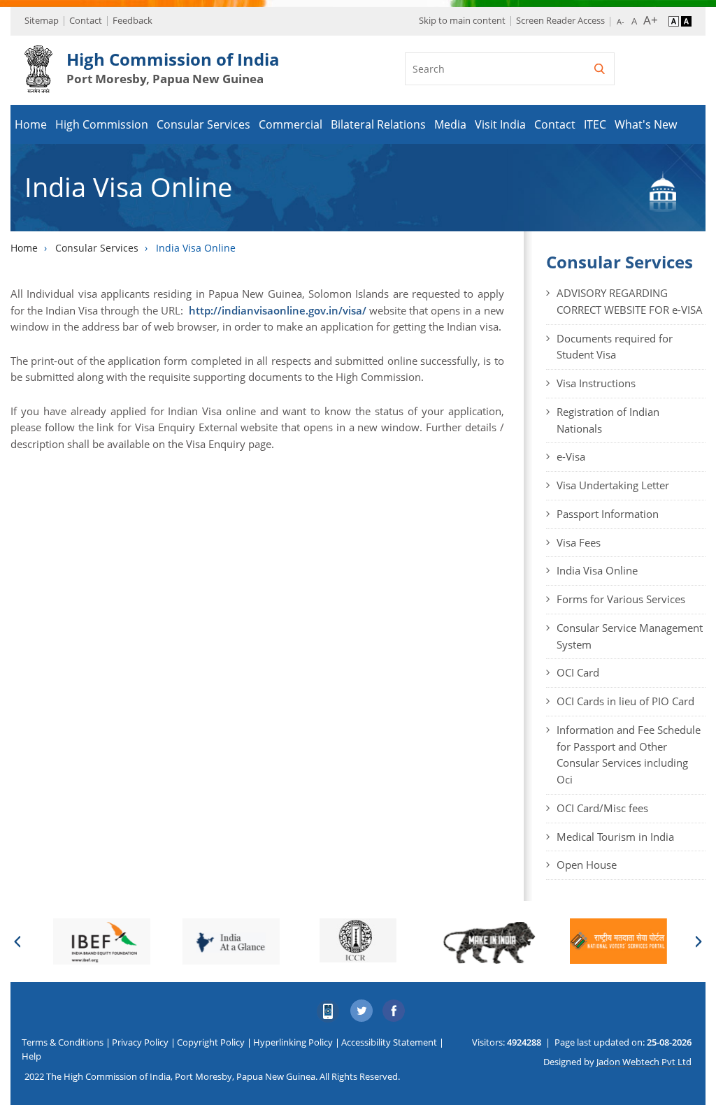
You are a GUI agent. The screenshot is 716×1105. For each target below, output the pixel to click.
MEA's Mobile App (329, 1011)
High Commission (101, 124)
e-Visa (571, 456)
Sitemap (41, 20)
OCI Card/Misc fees (602, 808)
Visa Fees (579, 542)
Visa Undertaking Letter (613, 485)
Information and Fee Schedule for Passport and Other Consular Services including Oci (629, 754)
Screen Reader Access (560, 20)
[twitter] (361, 1011)
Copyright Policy (211, 1042)
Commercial (290, 124)
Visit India (500, 124)
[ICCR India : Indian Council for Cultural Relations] (358, 940)
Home (31, 124)
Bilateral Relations (378, 124)
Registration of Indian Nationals (608, 420)
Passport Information (608, 514)
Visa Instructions (596, 383)
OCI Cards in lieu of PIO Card (625, 701)
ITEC (595, 124)
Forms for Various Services (621, 599)
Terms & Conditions (62, 1042)
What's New (646, 124)
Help (31, 1056)
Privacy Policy (140, 1042)
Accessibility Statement (389, 1042)
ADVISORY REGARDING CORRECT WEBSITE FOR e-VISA (630, 301)
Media (450, 124)
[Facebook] (394, 1011)
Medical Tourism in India (615, 837)
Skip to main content (462, 20)
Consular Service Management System (630, 636)
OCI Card (578, 672)
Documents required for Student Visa (615, 346)
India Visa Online (597, 570)
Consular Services (203, 124)
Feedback (132, 20)
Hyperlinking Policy (293, 1042)
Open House (587, 865)
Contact (85, 20)
